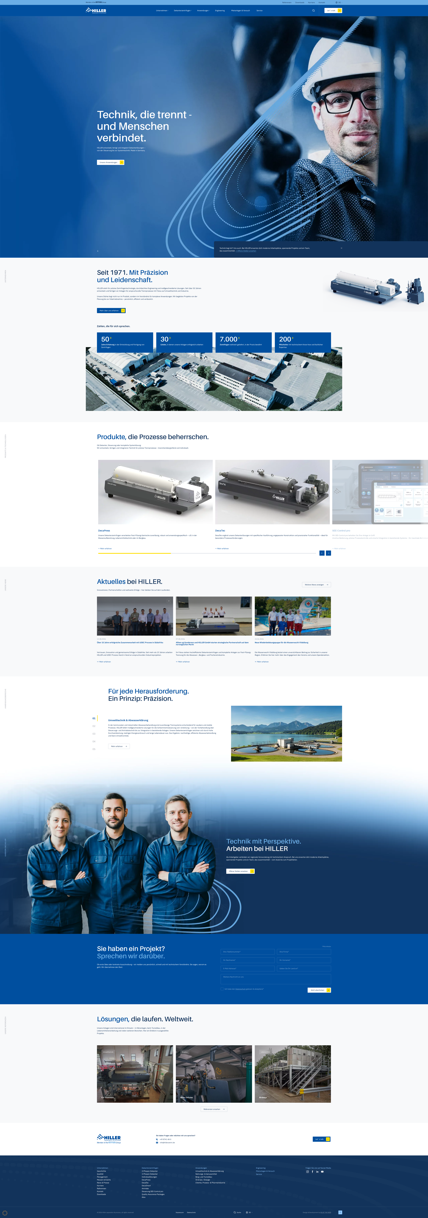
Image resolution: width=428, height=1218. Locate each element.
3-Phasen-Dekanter (150, 1174)
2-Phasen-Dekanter (150, 1171)
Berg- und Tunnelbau (203, 1177)
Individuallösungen (149, 1177)
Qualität (100, 1174)
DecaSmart (146, 1185)
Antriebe (145, 1188)
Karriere (311, 2)
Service (259, 10)
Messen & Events (104, 1180)
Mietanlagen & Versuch (240, 10)
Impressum (180, 1212)
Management (102, 1177)
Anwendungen (203, 10)
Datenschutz (241, 989)
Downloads (299, 2)
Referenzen (286, 2)
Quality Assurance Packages (153, 1194)
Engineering (220, 10)
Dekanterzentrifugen (182, 10)
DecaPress (146, 1180)
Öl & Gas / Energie (202, 1180)
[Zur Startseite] (109, 1139)
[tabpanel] (155, 505)
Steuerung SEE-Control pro (152, 1191)
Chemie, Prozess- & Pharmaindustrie (210, 1183)
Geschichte (101, 1171)
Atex (143, 1197)
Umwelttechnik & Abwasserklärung (209, 1171)
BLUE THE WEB (326, 1212)
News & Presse (103, 1183)
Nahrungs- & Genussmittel (206, 1174)
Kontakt (322, 2)
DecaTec (145, 1183)
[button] (5, 1213)
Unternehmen (161, 10)
